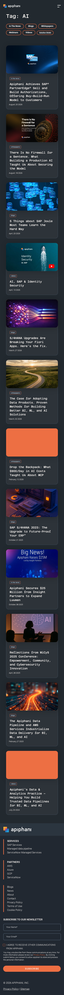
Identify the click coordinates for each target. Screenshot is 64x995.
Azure (10, 869)
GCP (9, 873)
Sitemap (24, 988)
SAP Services (14, 844)
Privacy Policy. (39, 955)
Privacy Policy (14, 902)
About (10, 894)
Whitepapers (47, 26)
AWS (9, 865)
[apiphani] (11, 6)
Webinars (13, 32)
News (10, 890)
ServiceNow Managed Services (24, 852)
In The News (15, 26)
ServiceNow (14, 877)
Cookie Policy (14, 909)
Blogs (31, 26)
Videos (29, 32)
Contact (11, 898)
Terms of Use (14, 906)
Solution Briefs (45, 33)
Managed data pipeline (19, 848)
